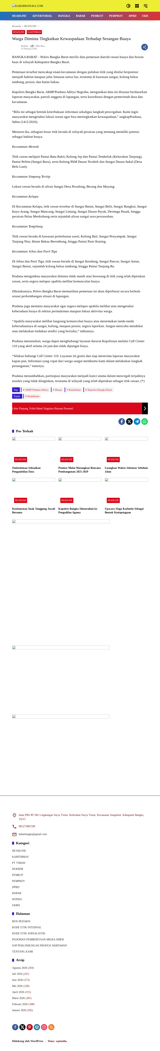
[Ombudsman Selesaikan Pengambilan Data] (33, 450)
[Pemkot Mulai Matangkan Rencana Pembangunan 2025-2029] (79, 450)
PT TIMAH (18, 862)
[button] (128, 6)
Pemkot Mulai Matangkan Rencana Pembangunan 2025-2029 (79, 469)
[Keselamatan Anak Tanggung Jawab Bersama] (33, 491)
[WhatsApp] (144, 421)
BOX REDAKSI (21, 921)
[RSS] (51, 1027)
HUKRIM (17, 868)
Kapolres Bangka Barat (100, 389)
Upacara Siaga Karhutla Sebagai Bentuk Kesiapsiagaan (124, 510)
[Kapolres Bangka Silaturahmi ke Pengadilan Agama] (79, 491)
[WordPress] (37, 1027)
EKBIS (16, 905)
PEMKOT (17, 875)
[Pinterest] (30, 1027)
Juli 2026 (17, 973)
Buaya (58, 389)
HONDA (17, 899)
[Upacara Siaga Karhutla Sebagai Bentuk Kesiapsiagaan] (126, 491)
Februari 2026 (20, 1004)
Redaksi (24, 46)
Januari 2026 (19, 1010)
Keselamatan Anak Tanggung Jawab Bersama (33, 510)
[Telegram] (137, 421)
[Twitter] (129, 421)
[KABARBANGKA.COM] (27, 5)
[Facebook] (121, 421)
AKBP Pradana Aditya (36, 389)
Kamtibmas (75, 389)
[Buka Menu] (137, 6)
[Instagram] (44, 1027)
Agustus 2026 (19, 967)
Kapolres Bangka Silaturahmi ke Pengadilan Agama (77, 510)
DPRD (15, 887)
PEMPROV (18, 881)
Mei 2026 (17, 986)
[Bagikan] (144, 47)
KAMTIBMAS (34, 32)
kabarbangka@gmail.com (33, 834)
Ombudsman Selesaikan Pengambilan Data (26, 469)
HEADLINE (18, 32)
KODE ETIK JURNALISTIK (28, 933)
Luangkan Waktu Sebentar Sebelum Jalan (126, 469)
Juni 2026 (17, 979)
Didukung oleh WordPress (27, 1041)
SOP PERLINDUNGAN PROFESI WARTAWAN (39, 945)
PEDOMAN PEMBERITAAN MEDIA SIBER (38, 939)
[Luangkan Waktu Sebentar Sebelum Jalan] (126, 450)
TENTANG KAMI (22, 951)
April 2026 (18, 992)
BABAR (16, 893)
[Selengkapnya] (80, 807)
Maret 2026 (18, 998)
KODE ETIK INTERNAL (27, 927)
